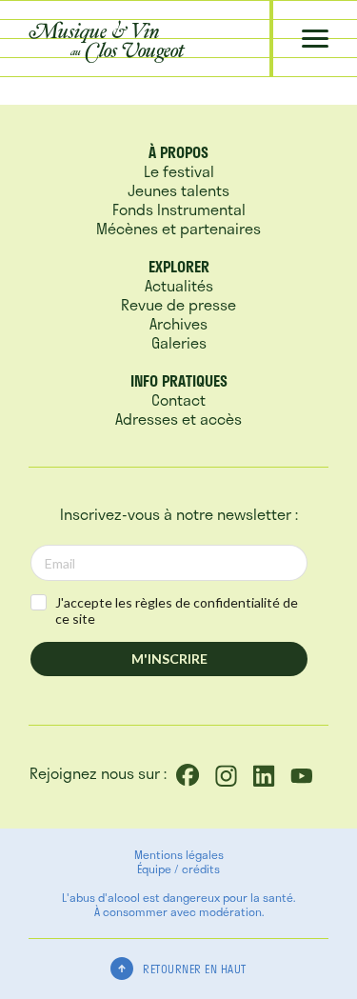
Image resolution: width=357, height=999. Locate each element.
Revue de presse (178, 304)
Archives (178, 323)
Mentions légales (179, 854)
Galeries (179, 342)
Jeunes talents (178, 190)
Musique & (107, 40)
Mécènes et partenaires (178, 228)
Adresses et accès (178, 418)
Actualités (179, 285)
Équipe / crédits (178, 868)
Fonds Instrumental (179, 209)
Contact (178, 399)
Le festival (179, 171)
